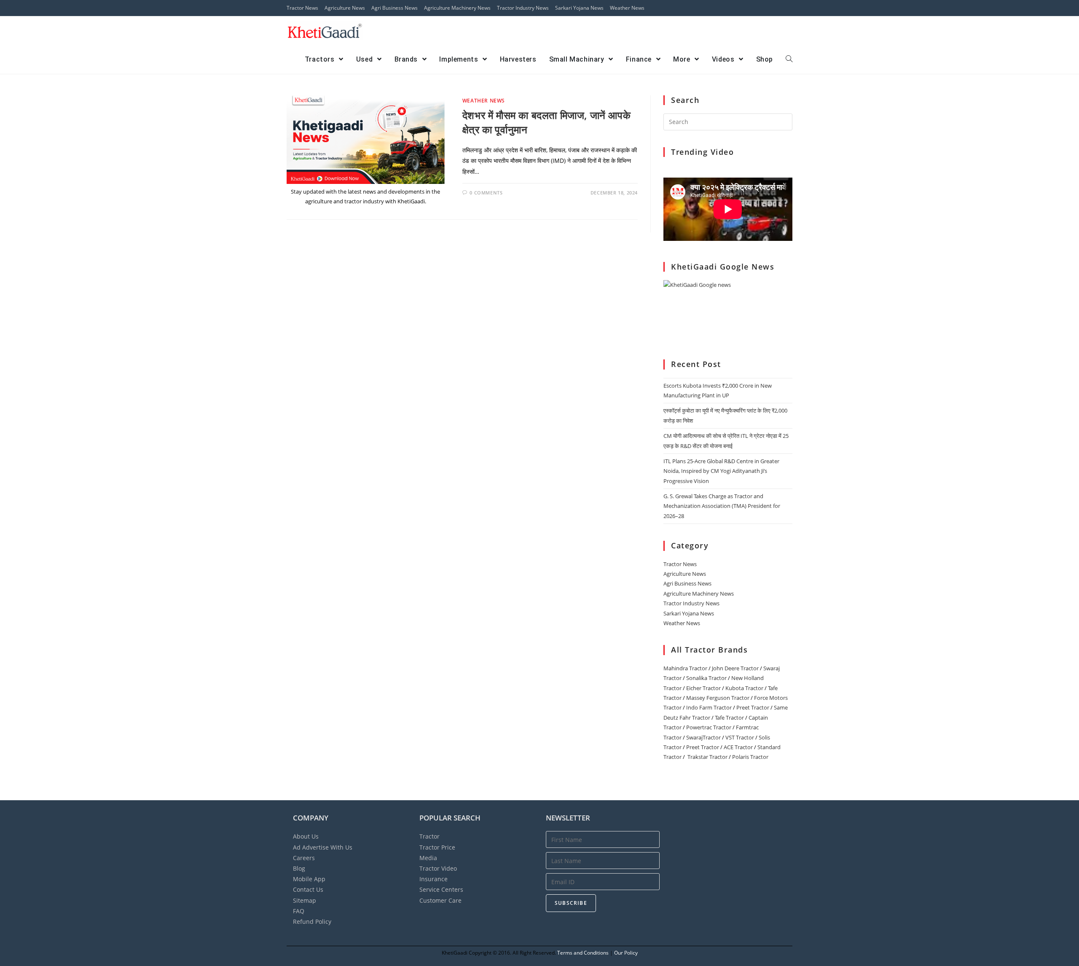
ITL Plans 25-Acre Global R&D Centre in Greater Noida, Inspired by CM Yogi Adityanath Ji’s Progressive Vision (721, 471)
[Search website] (789, 59)
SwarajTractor (703, 737)
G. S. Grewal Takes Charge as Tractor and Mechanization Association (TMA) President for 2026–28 (721, 506)
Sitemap (304, 900)
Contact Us (308, 889)
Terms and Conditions (583, 952)
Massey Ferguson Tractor (717, 698)
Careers (304, 858)
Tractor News (302, 7)
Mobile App (309, 879)
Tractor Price (437, 847)
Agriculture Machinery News (457, 7)
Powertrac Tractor (708, 727)
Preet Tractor (752, 707)
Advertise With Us (322, 847)
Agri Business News (394, 7)
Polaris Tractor (750, 757)
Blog (299, 868)
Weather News (627, 7)
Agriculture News (345, 7)
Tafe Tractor (729, 717)
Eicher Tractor (703, 688)
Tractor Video (438, 868)
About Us (306, 836)
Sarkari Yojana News (579, 7)
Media (428, 858)
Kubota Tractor (744, 688)
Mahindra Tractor (685, 668)
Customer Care (440, 900)
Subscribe (571, 903)
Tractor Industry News (523, 7)
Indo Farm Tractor (709, 707)
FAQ (298, 911)
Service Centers (441, 889)
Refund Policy (312, 921)
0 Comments (486, 192)
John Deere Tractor (735, 668)
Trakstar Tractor (707, 757)
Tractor (429, 836)
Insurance (433, 879)
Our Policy (626, 952)
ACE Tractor (738, 747)
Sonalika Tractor (706, 678)
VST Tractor (739, 737)
